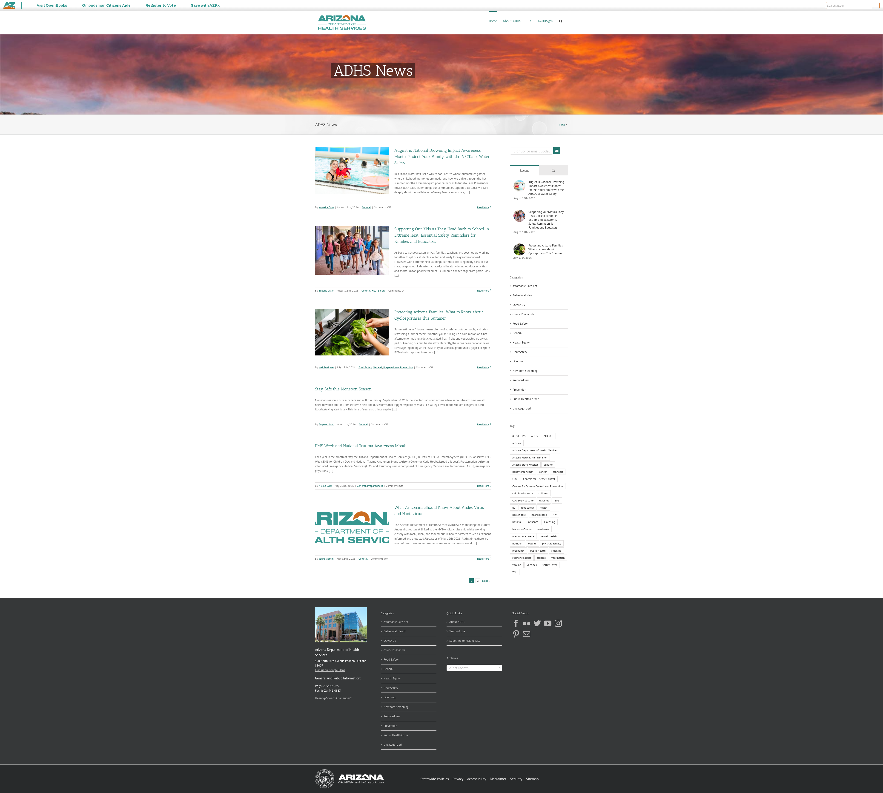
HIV (555, 514)
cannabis (558, 471)
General (366, 207)
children (543, 493)
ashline (548, 464)
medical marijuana (523, 536)
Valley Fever (549, 565)
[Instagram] (558, 623)
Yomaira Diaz (326, 207)
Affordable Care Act (525, 286)
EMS (557, 500)
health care (519, 514)
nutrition (517, 543)
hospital (517, 522)
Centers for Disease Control (539, 479)
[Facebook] (516, 623)
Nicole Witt (325, 485)
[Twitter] (537, 623)
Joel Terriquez (326, 367)
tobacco (541, 557)
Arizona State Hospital (525, 464)
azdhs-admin (326, 558)
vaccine (516, 565)
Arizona (516, 443)
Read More (483, 207)
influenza (533, 522)
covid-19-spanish (523, 314)
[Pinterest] (516, 634)
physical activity (551, 543)
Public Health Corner (526, 399)
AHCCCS (548, 436)
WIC (514, 572)
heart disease (539, 514)
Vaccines (532, 565)
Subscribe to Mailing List (464, 641)
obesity (532, 543)
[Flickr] (526, 623)
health (544, 507)
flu (513, 507)
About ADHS (457, 622)
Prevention (406, 367)
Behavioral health (522, 471)
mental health (548, 536)
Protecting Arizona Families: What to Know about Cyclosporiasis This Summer (545, 249)
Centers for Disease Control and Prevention (537, 486)
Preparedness (391, 367)
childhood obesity (522, 493)
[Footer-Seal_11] (349, 771)
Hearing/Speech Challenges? (333, 698)
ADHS (534, 436)
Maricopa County (522, 529)
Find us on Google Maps (330, 670)
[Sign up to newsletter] (556, 150)
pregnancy (518, 550)
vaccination (558, 557)
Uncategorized (522, 408)
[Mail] (526, 634)
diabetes (544, 500)
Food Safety (365, 367)
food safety (527, 507)
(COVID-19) (518, 436)
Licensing (519, 361)
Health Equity (521, 342)
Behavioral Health (524, 295)
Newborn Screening (525, 371)
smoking (556, 550)
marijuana (543, 529)
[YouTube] (547, 623)
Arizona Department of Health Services (535, 450)
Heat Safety (378, 290)
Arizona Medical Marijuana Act (529, 457)
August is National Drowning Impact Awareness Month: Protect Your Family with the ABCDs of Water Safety (442, 156)
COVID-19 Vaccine (522, 500)
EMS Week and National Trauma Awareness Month (361, 445)
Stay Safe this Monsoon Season (343, 389)
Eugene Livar (326, 290)
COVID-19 (519, 305)
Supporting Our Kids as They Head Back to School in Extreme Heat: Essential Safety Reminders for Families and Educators (441, 235)
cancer (543, 471)
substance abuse (521, 557)
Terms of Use (457, 631)
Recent (524, 170)
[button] (876, 5)
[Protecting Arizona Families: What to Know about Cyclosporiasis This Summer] (519, 246)
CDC (514, 479)
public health (538, 550)
